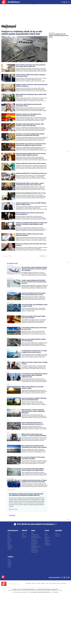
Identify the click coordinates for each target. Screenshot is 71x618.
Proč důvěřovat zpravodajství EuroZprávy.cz (36, 524)
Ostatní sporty (48, 544)
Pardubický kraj (34, 547)
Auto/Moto (57, 534)
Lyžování (46, 542)
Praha (32, 533)
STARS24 (10, 557)
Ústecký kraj (34, 539)
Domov (9, 533)
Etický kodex (28, 583)
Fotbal (46, 534)
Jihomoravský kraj (35, 536)
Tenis (46, 536)
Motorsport (47, 537)
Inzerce (47, 583)
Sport (9, 536)
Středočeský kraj (35, 534)
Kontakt (38, 583)
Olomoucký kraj (34, 542)
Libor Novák (15, 509)
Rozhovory (24, 533)
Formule (46, 539)
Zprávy (9, 559)
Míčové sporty (48, 540)
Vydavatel (43, 583)
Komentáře (24, 536)
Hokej (46, 533)
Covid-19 (9, 549)
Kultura (9, 539)
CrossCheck (10, 547)
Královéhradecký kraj (35, 546)
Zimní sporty (47, 543)
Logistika (9, 540)
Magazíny (58, 530)
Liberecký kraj (34, 549)
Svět (8, 534)
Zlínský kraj (33, 544)
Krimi (9, 543)
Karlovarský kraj (35, 550)
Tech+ (56, 533)
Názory (24, 530)
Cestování (57, 536)
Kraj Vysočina (34, 552)
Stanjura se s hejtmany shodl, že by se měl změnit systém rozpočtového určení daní (21, 32)
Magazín (9, 544)
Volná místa (63, 583)
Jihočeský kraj (34, 540)
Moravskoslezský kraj (36, 537)
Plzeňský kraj (34, 543)
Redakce (34, 583)
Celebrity (10, 561)
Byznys (9, 537)
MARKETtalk (10, 546)
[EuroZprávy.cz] (11, 2)
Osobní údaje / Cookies (55, 583)
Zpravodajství (13, 530)
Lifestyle (9, 562)
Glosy (23, 534)
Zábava (9, 565)
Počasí (9, 542)
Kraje (33, 530)
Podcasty (24, 537)
